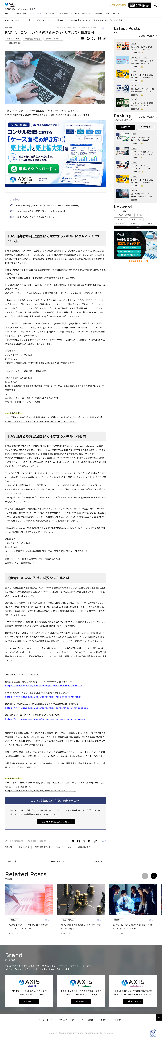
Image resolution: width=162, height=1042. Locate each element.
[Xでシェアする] (93, 38)
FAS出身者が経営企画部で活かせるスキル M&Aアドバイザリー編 (47, 206)
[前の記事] (145, 876)
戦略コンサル (137, 219)
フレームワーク (121, 219)
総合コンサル (121, 223)
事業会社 (8, 27)
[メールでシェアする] (82, 38)
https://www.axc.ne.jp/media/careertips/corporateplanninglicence (46, 708)
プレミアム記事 (119, 5)
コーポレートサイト (46, 1020)
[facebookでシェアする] (88, 38)
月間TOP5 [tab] (145, 127)
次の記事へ (98, 862)
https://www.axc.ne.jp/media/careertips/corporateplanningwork (45, 719)
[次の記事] (154, 876)
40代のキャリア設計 (123, 215)
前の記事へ (13, 862)
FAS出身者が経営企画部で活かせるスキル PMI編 (40, 211)
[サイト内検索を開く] (155, 5)
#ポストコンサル (13, 38)
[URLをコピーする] (104, 38)
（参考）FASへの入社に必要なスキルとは (35, 217)
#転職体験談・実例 (14, 43)
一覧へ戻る (55, 861)
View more (146, 36)
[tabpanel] (135, 167)
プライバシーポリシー (67, 1020)
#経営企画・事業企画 (32, 38)
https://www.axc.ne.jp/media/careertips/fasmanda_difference (43, 697)
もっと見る (135, 227)
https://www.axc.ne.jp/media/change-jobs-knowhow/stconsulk (44, 686)
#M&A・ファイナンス (53, 38)
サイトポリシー (117, 1020)
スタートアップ (148, 223)
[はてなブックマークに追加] (99, 38)
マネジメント (141, 215)
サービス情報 (87, 1020)
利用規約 (102, 1020)
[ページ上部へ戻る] (159, 1017)
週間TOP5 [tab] (125, 127)
